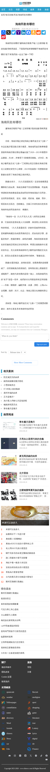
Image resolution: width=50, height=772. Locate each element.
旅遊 (47, 10)
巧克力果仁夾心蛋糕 (9, 609)
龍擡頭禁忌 (6, 599)
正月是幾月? (9, 397)
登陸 (29, 667)
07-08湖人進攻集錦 (12, 389)
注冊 (29, 672)
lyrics (34, 733)
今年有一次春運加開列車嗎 (12, 653)
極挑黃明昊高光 (10, 405)
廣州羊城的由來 (10, 393)
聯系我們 (5, 682)
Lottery (35, 728)
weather (9, 697)
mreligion (36, 697)
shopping (35, 707)
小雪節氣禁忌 (9, 385)
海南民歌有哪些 (25, 15)
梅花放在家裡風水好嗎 (10, 620)
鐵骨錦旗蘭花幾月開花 (13, 381)
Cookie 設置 (7, 677)
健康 (32, 10)
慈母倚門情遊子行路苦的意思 (13, 631)
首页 (3, 10)
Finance (35, 749)
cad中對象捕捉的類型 (10, 626)
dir (33, 744)
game (34, 713)
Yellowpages (11, 702)
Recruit (35, 692)
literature (35, 718)
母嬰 (18, 10)
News (8, 738)
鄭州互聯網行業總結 (9, 593)
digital (34, 738)
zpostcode (10, 692)
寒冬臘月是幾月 (10, 409)
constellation (11, 707)
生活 (10, 10)
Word (8, 723)
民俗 (16, 15)
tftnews (9, 733)
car (7, 744)
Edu (8, 749)
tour (34, 723)
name (8, 713)
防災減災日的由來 (11, 377)
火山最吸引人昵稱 (9, 615)
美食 (39, 10)
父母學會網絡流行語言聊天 (12, 642)
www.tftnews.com (26, 768)
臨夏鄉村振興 (7, 637)
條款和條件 (6, 667)
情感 (25, 10)
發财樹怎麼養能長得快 (10, 648)
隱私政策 (5, 672)
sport (34, 702)
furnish (9, 728)
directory (10, 718)
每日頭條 (9, 15)
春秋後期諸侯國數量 (9, 604)
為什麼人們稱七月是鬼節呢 (15, 401)
